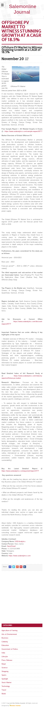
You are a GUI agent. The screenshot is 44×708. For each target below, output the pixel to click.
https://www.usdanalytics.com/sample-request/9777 (23, 131)
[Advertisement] (22, 598)
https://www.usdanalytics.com (19, 556)
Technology (6, 686)
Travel (4, 690)
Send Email (11, 546)
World (4, 694)
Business (5, 638)
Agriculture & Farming (9, 630)
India (3, 653)
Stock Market (6, 682)
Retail (4, 664)
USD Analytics (20, 541)
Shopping (5, 671)
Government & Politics (10, 649)
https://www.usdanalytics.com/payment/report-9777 (20, 471)
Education (5, 645)
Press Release (7, 660)
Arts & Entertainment (9, 634)
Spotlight (5, 679)
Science (4, 668)
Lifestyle (5, 656)
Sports (4, 675)
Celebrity (5, 642)
